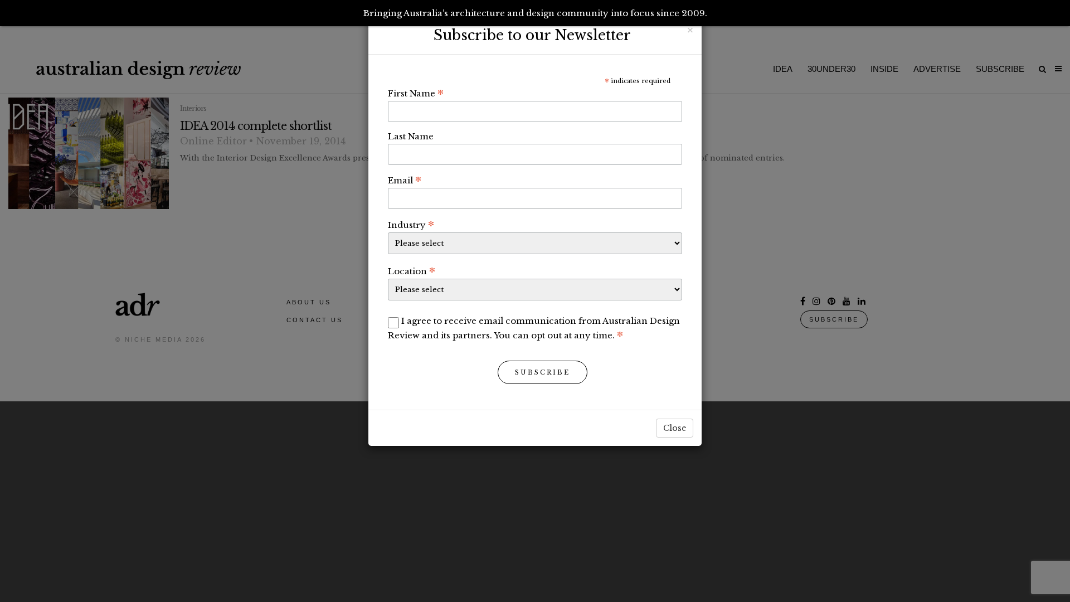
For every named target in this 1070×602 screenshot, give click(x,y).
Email (404, 180)
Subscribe (542, 372)
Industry (411, 225)
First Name (416, 93)
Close (674, 428)
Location (411, 271)
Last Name (411, 136)
